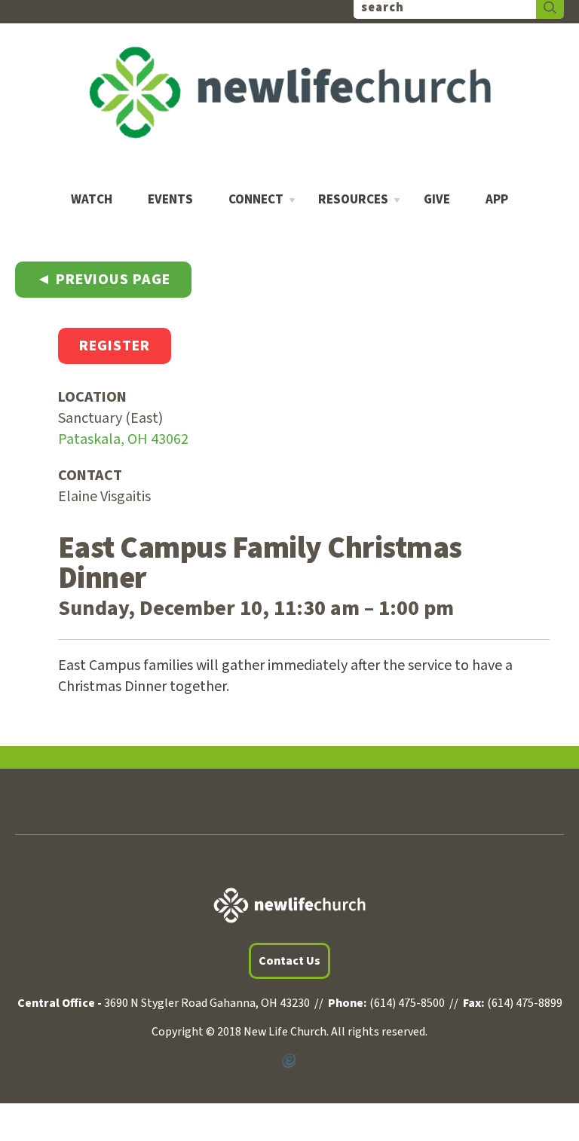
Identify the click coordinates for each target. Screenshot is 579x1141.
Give (437, 200)
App (497, 200)
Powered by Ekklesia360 (289, 1061)
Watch (91, 200)
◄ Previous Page (103, 279)
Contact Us (289, 961)
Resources (353, 200)
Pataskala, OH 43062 (123, 439)
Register (114, 345)
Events (170, 200)
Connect (255, 200)
